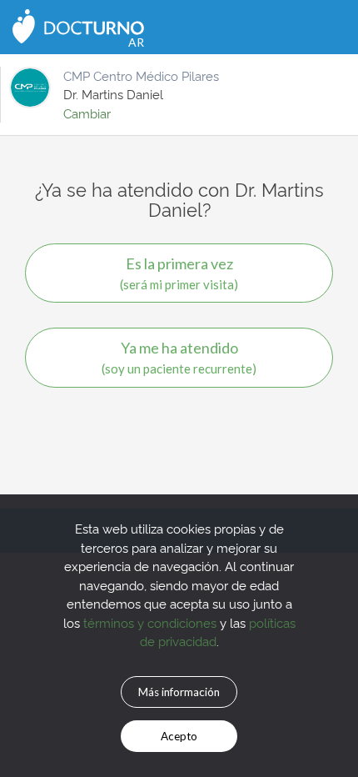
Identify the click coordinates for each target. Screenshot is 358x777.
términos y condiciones (149, 622)
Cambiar (87, 113)
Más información (179, 692)
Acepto (179, 736)
